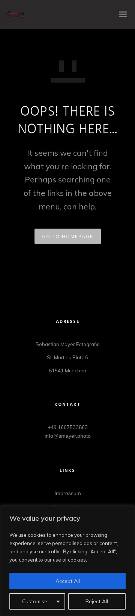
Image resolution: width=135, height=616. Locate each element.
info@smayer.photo (68, 436)
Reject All (97, 601)
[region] (67, 561)
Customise (34, 601)
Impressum (67, 493)
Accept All (68, 581)
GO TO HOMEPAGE (67, 236)
